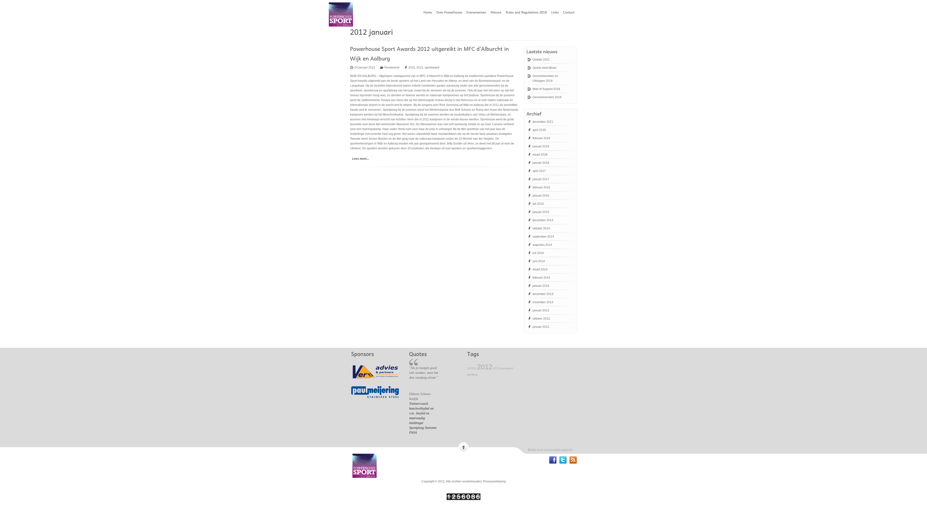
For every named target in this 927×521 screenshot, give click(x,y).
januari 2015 (541, 212)
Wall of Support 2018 (546, 89)
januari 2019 (541, 146)
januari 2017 (541, 179)
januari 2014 (541, 286)
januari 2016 (541, 195)
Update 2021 (541, 59)
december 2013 (543, 294)
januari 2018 (541, 163)
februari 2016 (541, 187)
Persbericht (391, 67)
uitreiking (472, 374)
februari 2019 (541, 138)
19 (468, 368)
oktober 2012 (541, 318)
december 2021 (543, 121)
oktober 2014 (541, 228)
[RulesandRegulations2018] (527, 12)
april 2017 (539, 171)
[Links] (556, 12)
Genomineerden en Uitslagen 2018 (545, 78)
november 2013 (543, 302)
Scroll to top (463, 447)
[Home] (429, 12)
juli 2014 (538, 253)
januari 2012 (541, 327)
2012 (419, 67)
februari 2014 (541, 277)
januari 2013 (541, 310)
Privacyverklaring (494, 481)
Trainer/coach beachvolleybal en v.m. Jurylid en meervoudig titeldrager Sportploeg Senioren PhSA (422, 418)
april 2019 (539, 130)
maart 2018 (540, 154)
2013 (496, 368)
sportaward (432, 67)
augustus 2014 (542, 245)
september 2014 (543, 236)
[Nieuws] (497, 12)
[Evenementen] (477, 12)
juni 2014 (539, 261)
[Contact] (570, 12)
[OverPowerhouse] (450, 12)
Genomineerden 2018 (547, 97)
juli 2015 (538, 204)
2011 (411, 67)
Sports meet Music (545, 67)
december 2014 (543, 220)
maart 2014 (540, 269)
